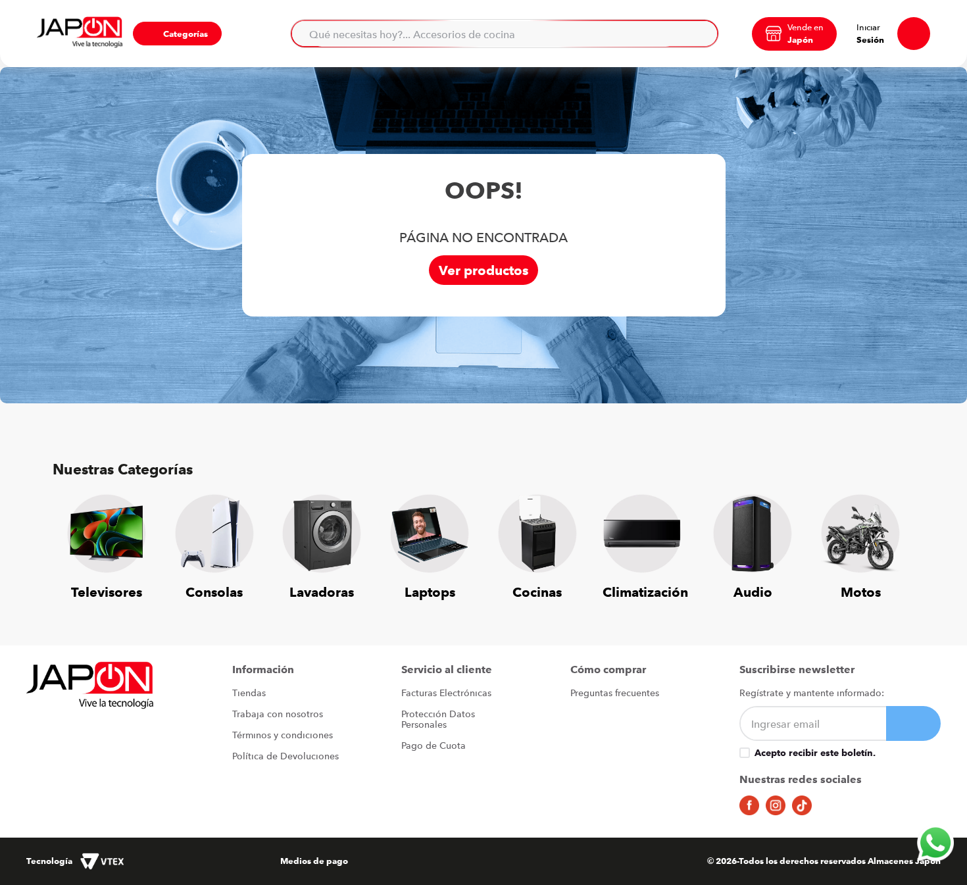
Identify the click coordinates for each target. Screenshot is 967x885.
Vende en (805, 27)
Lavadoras (321, 592)
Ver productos (483, 270)
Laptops (430, 592)
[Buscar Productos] (700, 33)
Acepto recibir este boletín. (815, 752)
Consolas (214, 592)
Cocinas (537, 592)
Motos (861, 592)
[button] (177, 33)
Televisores (106, 592)
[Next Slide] (895, 539)
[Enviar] (913, 723)
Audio (752, 592)
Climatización (645, 592)
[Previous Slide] (72, 539)
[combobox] (504, 33)
